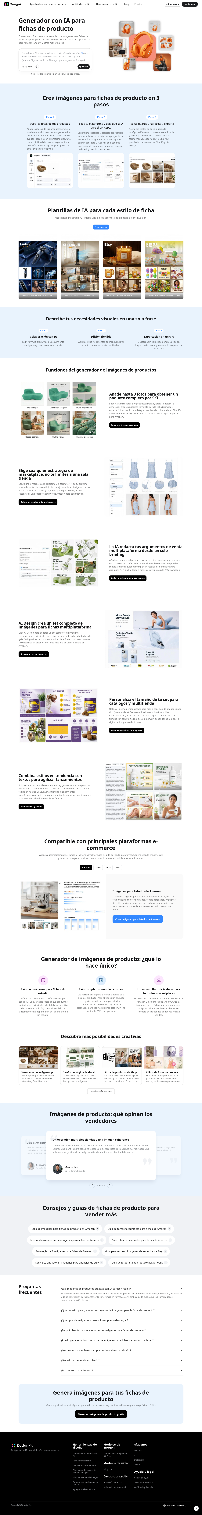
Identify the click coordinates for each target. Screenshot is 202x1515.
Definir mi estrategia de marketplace (38, 502)
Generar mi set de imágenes (33, 654)
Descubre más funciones (101, 1091)
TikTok (137, 1464)
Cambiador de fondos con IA (85, 1454)
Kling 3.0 (108, 1469)
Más (118, 867)
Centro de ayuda (142, 1478)
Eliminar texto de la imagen (85, 1477)
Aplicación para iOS (113, 1482)
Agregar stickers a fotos (84, 1489)
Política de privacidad (144, 1487)
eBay (108, 867)
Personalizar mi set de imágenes (126, 730)
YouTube (138, 1450)
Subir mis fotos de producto (124, 425)
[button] (38, 266)
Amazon (86, 867)
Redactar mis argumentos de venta (128, 578)
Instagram (139, 1460)
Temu (98, 867)
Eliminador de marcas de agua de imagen (84, 1471)
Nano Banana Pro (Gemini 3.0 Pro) (115, 1454)
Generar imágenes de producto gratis (101, 1414)
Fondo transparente (82, 1461)
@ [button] (82, 53)
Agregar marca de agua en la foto (85, 1483)
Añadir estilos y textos (31, 806)
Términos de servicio (143, 1482)
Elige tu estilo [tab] (101, 227)
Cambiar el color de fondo (85, 1465)
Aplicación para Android (115, 1487)
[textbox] (55, 56)
